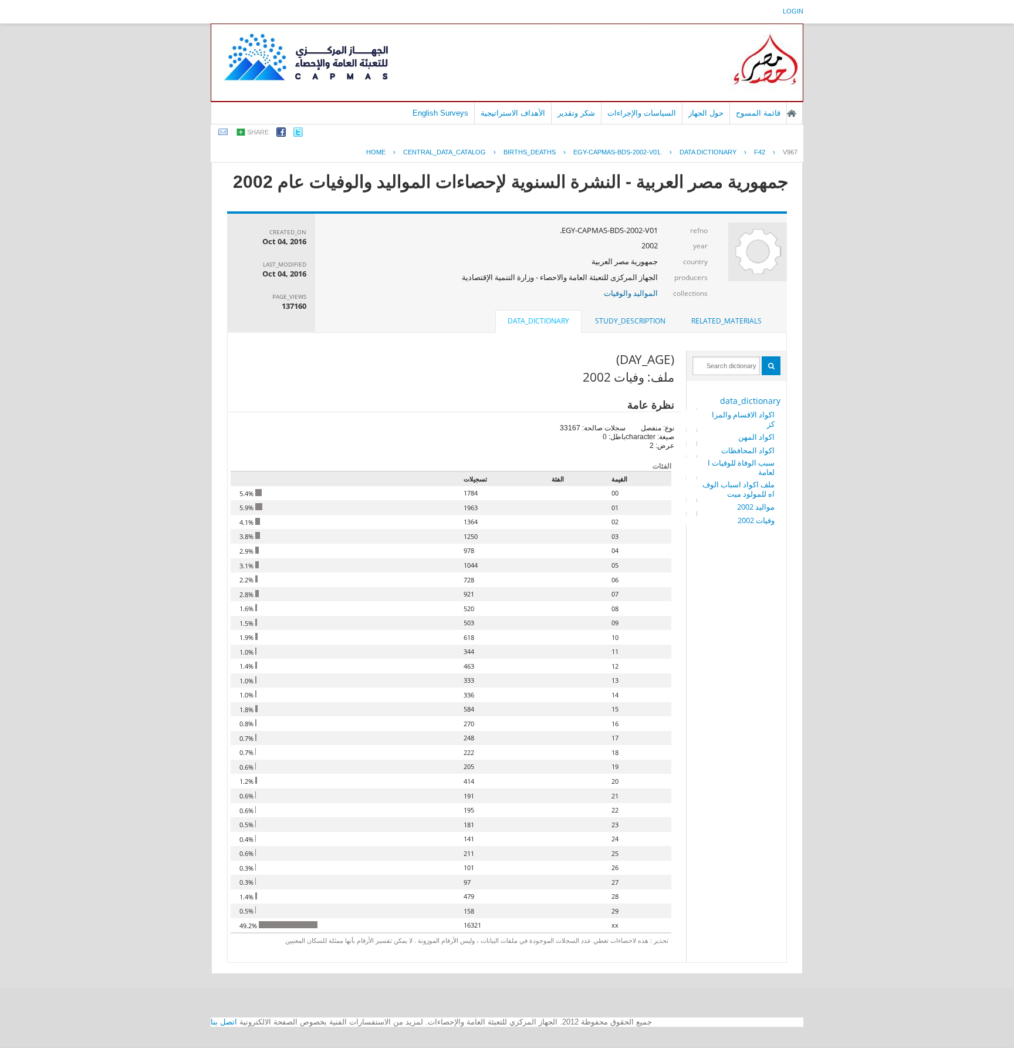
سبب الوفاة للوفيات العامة (741, 467)
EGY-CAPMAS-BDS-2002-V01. (617, 152)
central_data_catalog (444, 152)
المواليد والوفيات (631, 293)
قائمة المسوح (758, 113)
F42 (759, 152)
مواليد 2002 (756, 506)
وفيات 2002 (756, 520)
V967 (790, 152)
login (793, 11)
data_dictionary (750, 400)
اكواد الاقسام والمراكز (743, 419)
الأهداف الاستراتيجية (513, 113)
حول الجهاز (706, 113)
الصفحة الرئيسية (791, 113)
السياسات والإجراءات (641, 113)
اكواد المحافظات (748, 450)
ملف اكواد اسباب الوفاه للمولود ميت (738, 489)
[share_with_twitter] (298, 134)
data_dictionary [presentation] (538, 321)
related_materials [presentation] (726, 321)
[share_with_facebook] (281, 134)
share (258, 132)
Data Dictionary (708, 152)
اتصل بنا (224, 1021)
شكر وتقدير (576, 113)
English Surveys (440, 113)
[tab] (726, 321)
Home (376, 152)
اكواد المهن (756, 437)
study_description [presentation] (630, 321)
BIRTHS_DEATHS (529, 152)
